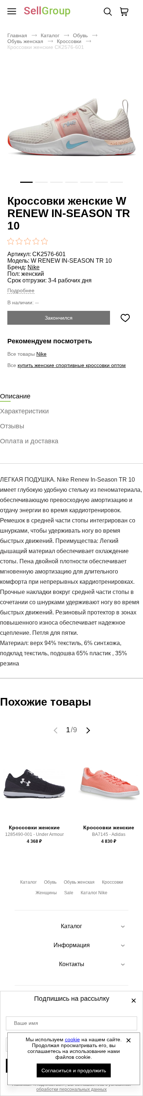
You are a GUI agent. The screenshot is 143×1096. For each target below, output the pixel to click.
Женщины (46, 892)
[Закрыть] (128, 1040)
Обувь (80, 35)
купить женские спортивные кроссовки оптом (72, 365)
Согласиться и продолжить (73, 1070)
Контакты (71, 964)
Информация (72, 945)
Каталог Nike (94, 892)
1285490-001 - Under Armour (34, 834)
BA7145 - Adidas (108, 834)
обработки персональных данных (71, 1089)
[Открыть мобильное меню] (11, 11)
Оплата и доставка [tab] (29, 441)
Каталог (50, 35)
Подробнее (20, 290)
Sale (68, 892)
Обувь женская (25, 41)
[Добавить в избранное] (125, 318)
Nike (33, 267)
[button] (56, 730)
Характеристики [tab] (24, 411)
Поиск (108, 12)
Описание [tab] (15, 396)
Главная (17, 35)
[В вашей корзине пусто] (124, 11)
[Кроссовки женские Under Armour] (34, 787)
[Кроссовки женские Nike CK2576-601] (71, 127)
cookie (72, 1039)
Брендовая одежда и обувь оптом (47, 12)
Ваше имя (26, 1023)
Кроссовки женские (34, 827)
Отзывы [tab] (12, 426)
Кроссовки (69, 41)
